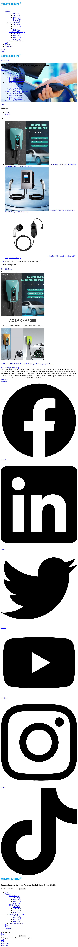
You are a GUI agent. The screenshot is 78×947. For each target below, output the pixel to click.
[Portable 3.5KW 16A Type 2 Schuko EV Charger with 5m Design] (27, 256)
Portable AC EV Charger (17, 32)
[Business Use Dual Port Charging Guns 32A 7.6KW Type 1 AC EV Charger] (27, 210)
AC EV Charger (14, 13)
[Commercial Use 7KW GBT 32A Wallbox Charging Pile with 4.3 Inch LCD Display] (27, 164)
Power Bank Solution (16, 41)
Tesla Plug (16, 21)
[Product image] (22, 360)
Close (2, 104)
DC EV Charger (14, 23)
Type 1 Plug (17, 19)
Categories (4, 70)
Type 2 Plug (17, 17)
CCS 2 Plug (17, 26)
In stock (7, 114)
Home (3, 261)
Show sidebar (5, 268)
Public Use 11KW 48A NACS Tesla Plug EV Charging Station (27, 364)
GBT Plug (16, 15)
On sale (7, 112)
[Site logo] (11, 6)
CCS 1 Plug (17, 28)
